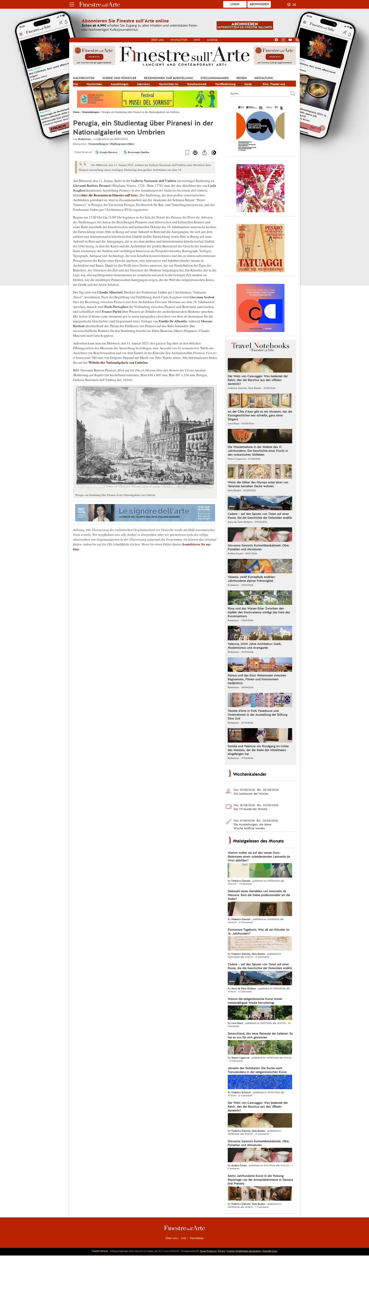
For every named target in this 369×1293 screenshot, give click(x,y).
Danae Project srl (208, 1251)
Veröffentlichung (225, 84)
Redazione (85, 139)
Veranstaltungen (98, 144)
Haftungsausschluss (122, 144)
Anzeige (212, 40)
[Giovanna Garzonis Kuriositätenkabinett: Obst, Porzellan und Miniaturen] (260, 535)
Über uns (157, 40)
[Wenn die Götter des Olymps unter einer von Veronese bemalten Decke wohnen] (260, 472)
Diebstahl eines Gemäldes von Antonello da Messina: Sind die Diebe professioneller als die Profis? (259, 895)
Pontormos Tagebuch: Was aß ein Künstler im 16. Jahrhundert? (258, 931)
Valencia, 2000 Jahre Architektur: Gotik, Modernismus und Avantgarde (255, 646)
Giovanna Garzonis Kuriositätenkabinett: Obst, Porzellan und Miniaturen (258, 547)
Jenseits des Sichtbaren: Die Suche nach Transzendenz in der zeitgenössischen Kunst (257, 1070)
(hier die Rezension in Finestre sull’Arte (109, 195)
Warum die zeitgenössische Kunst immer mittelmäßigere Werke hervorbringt (255, 1001)
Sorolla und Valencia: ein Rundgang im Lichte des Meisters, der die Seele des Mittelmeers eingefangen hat (258, 750)
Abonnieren (259, 4)
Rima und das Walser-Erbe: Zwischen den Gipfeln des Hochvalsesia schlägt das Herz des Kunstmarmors (259, 612)
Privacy (221, 1251)
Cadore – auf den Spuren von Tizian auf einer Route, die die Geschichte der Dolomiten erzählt (260, 516)
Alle (75, 84)
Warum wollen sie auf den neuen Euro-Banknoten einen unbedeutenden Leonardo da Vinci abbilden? (259, 856)
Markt (248, 84)
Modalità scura (270, 1251)
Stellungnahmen (215, 78)
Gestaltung (263, 78)
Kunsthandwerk (196, 84)
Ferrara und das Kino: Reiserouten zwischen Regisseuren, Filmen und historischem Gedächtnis (257, 679)
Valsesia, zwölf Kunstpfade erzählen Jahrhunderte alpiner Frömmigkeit (251, 579)
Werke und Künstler (119, 78)
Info (197, 40)
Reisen (241, 78)
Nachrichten (84, 78)
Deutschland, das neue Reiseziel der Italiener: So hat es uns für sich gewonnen (260, 1035)
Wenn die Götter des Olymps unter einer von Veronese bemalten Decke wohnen (258, 484)
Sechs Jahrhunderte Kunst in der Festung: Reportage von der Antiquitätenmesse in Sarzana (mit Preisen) (260, 1179)
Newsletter (178, 40)
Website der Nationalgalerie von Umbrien (117, 362)
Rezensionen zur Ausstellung (168, 78)
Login (234, 4)
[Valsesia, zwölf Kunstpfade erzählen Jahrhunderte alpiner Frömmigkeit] (260, 566)
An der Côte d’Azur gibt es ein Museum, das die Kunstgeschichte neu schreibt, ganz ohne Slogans (260, 415)
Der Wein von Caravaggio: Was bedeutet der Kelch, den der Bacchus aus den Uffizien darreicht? (258, 380)
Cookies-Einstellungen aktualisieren (244, 1251)
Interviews (143, 84)
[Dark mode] (213, 154)
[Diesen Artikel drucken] (195, 153)
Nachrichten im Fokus (168, 84)
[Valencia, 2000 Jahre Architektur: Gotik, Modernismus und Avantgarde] (260, 633)
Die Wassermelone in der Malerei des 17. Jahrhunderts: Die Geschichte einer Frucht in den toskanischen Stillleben (258, 451)
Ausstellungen (119, 84)
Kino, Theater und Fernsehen (274, 84)
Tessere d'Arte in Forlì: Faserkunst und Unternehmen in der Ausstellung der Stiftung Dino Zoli (257, 714)
